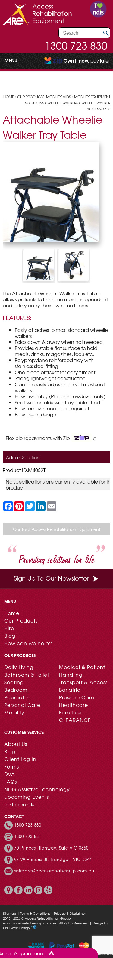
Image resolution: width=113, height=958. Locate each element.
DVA (9, 774)
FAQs (10, 781)
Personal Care (22, 704)
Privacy (60, 913)
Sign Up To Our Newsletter (51, 578)
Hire (9, 628)
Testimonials (19, 804)
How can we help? (28, 643)
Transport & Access (83, 682)
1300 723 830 (76, 45)
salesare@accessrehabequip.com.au (54, 871)
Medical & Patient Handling (82, 670)
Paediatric (17, 697)
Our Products (21, 620)
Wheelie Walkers (62, 102)
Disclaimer (78, 913)
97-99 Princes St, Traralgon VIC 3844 (53, 859)
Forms (11, 766)
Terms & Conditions (35, 913)
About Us (15, 743)
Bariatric (69, 689)
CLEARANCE (75, 719)
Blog (9, 635)
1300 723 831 (27, 836)
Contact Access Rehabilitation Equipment (56, 529)
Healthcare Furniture (73, 708)
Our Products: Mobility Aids (44, 96)
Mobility (14, 712)
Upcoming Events (26, 796)
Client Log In (20, 758)
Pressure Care (76, 697)
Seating (14, 682)
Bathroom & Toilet (26, 674)
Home (8, 96)
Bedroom (15, 689)
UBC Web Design (16, 927)
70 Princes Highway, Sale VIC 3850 (51, 848)
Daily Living (18, 667)
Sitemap (9, 913)
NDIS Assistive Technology (37, 789)
